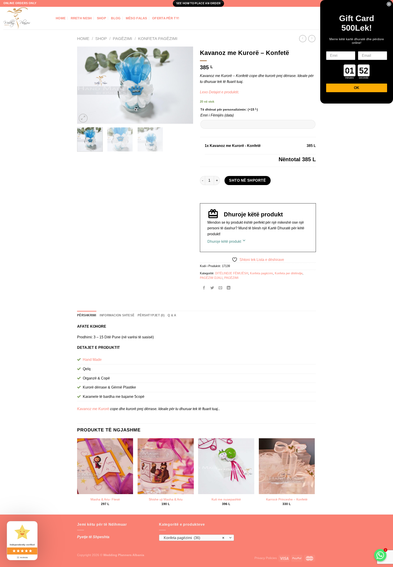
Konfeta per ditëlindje (288, 273)
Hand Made (92, 359)
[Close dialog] (389, 4)
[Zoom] (83, 118)
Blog (116, 18)
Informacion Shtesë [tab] (117, 315)
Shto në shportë (247, 180)
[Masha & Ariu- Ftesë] (105, 466)
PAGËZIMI (122, 38)
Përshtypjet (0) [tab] (151, 315)
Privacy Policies (265, 558)
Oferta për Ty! (165, 18)
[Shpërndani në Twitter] (212, 288)
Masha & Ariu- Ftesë (105, 499)
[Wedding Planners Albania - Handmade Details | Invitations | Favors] (26, 18)
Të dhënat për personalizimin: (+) (229, 109)
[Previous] (85, 85)
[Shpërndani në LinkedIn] (228, 288)
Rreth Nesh (81, 18)
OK (356, 88)
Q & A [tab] (172, 315)
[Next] (185, 85)
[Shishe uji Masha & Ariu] (166, 466)
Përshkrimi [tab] (86, 315)
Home (61, 18)
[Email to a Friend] (220, 288)
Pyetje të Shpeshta (93, 537)
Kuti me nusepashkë (226, 499)
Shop (101, 18)
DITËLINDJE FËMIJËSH (231, 273)
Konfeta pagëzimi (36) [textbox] (194, 538)
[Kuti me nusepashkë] (226, 466)
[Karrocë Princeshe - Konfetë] (287, 466)
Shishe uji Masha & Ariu (166, 499)
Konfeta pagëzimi (157, 38)
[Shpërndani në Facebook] (204, 288)
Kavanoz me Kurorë (93, 409)
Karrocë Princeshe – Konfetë (286, 499)
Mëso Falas (136, 18)
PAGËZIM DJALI (211, 278)
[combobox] (196, 538)
